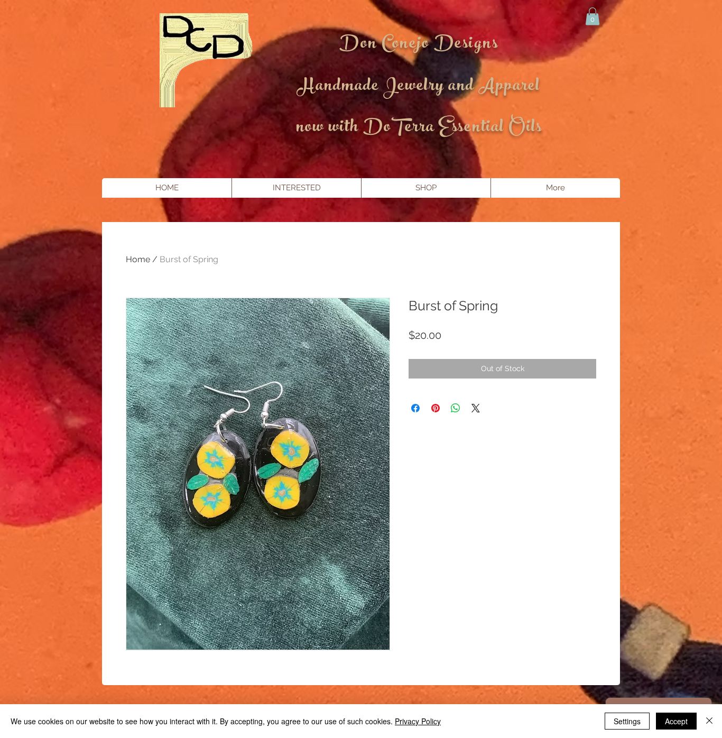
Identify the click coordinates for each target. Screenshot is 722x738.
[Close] (709, 721)
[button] (592, 16)
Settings (627, 721)
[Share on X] (475, 408)
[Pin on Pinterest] (435, 408)
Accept (676, 721)
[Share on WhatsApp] (455, 408)
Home (138, 259)
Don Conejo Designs (418, 45)
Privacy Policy (418, 721)
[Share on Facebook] (415, 408)
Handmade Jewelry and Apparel (419, 87)
